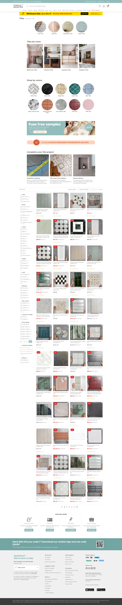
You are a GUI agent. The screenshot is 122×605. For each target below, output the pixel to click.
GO (30, 341)
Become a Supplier (49, 568)
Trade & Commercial (90, 1)
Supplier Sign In (49, 570)
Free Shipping (68, 572)
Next (101, 189)
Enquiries (47, 590)
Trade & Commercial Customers (53, 572)
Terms (34, 576)
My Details (47, 557)
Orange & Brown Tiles (47, 112)
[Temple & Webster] (18, 6)
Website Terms (69, 579)
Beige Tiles (61, 95)
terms (56, 547)
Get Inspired (71, 530)
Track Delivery (101, 1)
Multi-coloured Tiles (33, 111)
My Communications (50, 561)
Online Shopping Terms (71, 581)
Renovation (28, 18)
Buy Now (50, 530)
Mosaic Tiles (81, 33)
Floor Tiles (40, 33)
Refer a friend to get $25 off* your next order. (27, 1)
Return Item (68, 564)
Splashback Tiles (67, 33)
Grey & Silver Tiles (61, 111)
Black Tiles (47, 95)
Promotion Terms (69, 575)
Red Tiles (74, 111)
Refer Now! (38, 1)
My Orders (47, 559)
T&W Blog (47, 588)
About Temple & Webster (51, 579)
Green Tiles (75, 95)
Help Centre (68, 557)
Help (108, 1)
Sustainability (48, 586)
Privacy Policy (25, 579)
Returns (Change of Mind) (71, 570)
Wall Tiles (54, 33)
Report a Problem (69, 561)
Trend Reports (48, 581)
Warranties (67, 577)
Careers (47, 583)
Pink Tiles (88, 111)
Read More (91, 530)
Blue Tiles (88, 95)
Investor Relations (49, 592)
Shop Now (29, 530)
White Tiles (33, 95)
